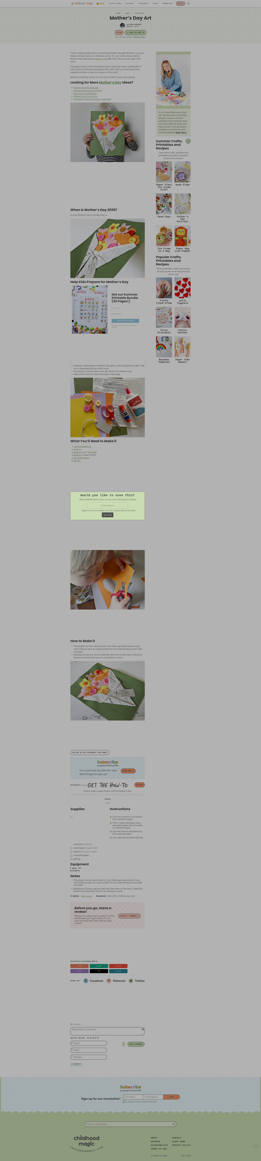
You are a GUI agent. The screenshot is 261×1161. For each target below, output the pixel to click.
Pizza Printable (164, 331)
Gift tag (77, 460)
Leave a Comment (128, 916)
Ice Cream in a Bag (164, 249)
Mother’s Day (101, 59)
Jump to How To (136, 33)
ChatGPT (99, 966)
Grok (98, 971)
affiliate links (139, 37)
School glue (79, 452)
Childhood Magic (84, 3)
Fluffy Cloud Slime (164, 302)
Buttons (77, 455)
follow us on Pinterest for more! (90, 753)
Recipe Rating (77, 1038)
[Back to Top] (256, 1148)
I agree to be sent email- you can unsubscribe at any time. (108, 510)
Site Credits (186, 1156)
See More (188, 141)
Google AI (118, 966)
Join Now (127, 771)
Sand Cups (164, 216)
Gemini (79, 971)
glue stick (92, 452)
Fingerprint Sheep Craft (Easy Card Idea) (92, 99)
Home (119, 13)
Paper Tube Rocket (182, 361)
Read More (181, 132)
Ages (128, 13)
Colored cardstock (82, 446)
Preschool (139, 13)
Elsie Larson (135, 24)
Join (171, 1097)
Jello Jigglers (182, 302)
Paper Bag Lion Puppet (182, 249)
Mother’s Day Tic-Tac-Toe (85, 96)
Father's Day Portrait (182, 219)
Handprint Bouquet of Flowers (88, 90)
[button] (71, 785)
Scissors (77, 449)
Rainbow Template (164, 361)
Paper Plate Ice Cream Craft (164, 187)
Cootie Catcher (183, 331)
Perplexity (118, 971)
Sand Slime (182, 184)
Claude (79, 966)
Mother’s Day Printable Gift (86, 87)
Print (141, 785)
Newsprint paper (81, 458)
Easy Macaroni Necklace (85, 93)
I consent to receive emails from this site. (141, 1102)
